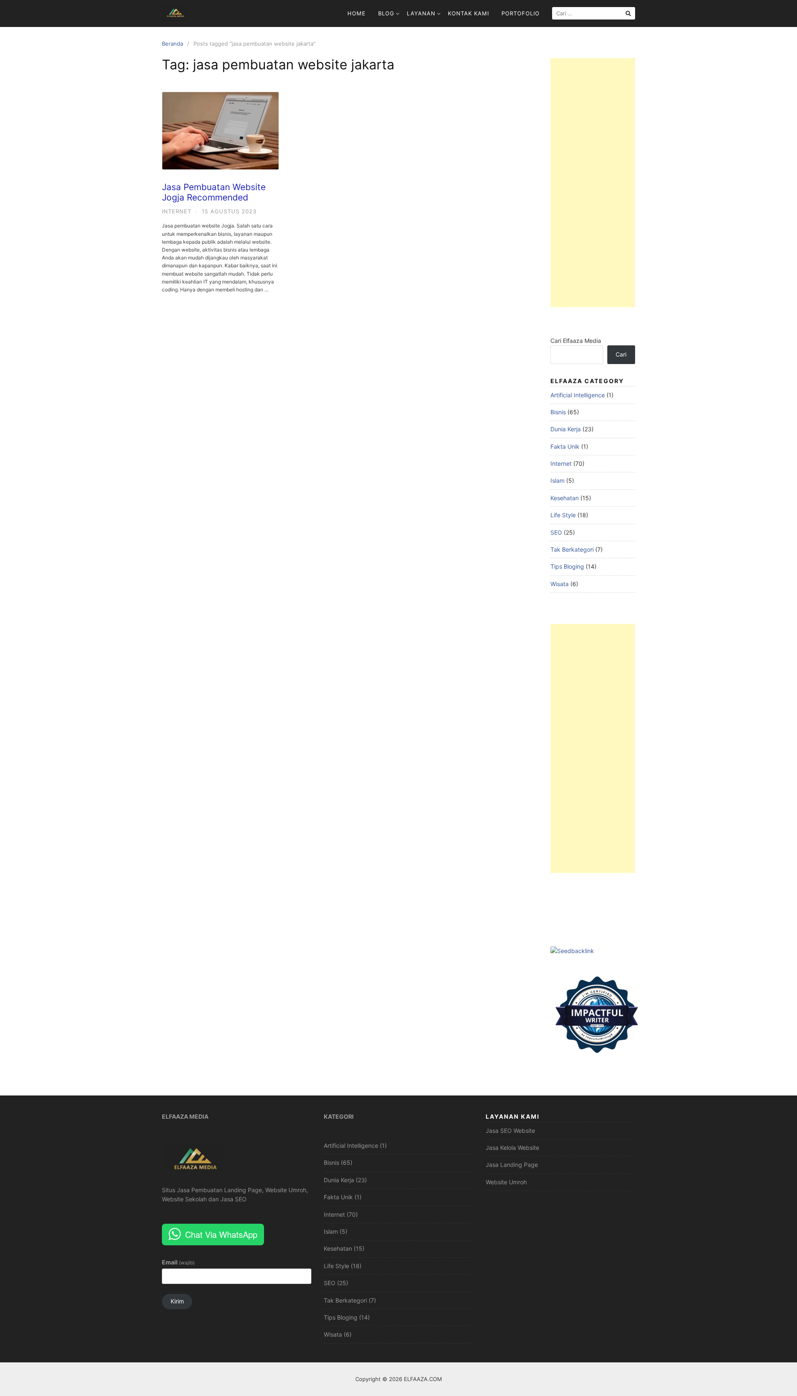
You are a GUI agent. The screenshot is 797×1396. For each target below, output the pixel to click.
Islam (557, 480)
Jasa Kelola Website (512, 1147)
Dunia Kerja (565, 429)
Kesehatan (564, 497)
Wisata (559, 583)
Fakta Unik (564, 446)
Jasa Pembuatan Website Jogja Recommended (214, 192)
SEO (556, 532)
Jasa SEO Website (510, 1130)
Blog (386, 13)
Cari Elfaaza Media (575, 340)
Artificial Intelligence (577, 395)
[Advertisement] (592, 182)
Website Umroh (506, 1182)
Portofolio (520, 13)
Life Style (563, 514)
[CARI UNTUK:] (593, 13)
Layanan (421, 13)
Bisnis (558, 412)
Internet (176, 211)
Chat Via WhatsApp (221, 1234)
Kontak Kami (468, 13)
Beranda (172, 43)
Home (356, 13)
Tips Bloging (567, 566)
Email (178, 1262)
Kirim (177, 1301)
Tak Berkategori (572, 549)
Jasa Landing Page (512, 1164)
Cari (621, 354)
